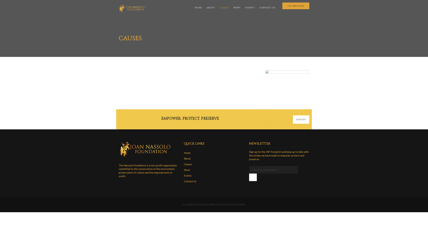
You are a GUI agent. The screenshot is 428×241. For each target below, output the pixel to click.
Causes (224, 7)
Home (198, 7)
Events (250, 7)
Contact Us (267, 7)
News (236, 7)
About (210, 7)
